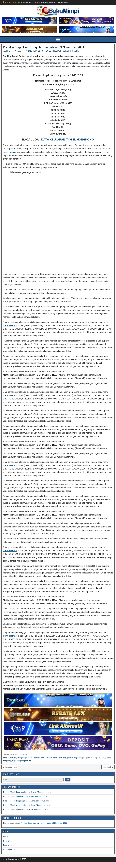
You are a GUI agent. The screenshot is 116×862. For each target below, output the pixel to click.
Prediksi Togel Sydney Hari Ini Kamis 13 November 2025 (44, 823)
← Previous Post (10, 767)
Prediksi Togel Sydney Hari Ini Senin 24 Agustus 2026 (25, 809)
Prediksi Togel (39, 758)
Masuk (6, 836)
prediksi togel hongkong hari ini (80, 758)
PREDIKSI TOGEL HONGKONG (65, 51)
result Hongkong (10, 152)
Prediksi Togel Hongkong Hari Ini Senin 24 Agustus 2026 (26, 801)
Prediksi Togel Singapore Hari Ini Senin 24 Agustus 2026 (26, 805)
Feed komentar (9, 845)
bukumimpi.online (10, 2)
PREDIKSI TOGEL (43, 51)
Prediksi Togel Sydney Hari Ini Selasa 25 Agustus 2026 (26, 797)
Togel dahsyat (99, 758)
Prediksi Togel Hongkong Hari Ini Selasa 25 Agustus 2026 (27, 792)
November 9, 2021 (24, 51)
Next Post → (108, 767)
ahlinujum (9, 51)
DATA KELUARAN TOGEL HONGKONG (67, 139)
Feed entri (7, 841)
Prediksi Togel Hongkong (56, 758)
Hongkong (12, 758)
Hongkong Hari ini (24, 758)
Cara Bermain (10, 325)
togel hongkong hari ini (21, 761)
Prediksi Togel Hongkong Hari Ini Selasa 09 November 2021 (43, 47)
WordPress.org (9, 850)
